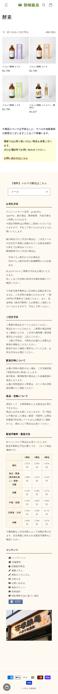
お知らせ (16, 579)
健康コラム (17, 570)
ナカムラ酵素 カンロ (38, 67)
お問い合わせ (18, 583)
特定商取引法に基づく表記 (25, 596)
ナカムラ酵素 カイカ (11, 67)
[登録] (46, 191)
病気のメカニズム (21, 575)
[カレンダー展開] (7, 687)
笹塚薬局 (32, 688)
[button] (6, 5)
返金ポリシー (18, 587)
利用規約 (16, 591)
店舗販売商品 (18, 566)
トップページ (18, 558)
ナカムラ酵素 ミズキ (11, 105)
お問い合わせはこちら (16, 158)
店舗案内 (16, 562)
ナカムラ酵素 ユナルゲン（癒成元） (42, 106)
